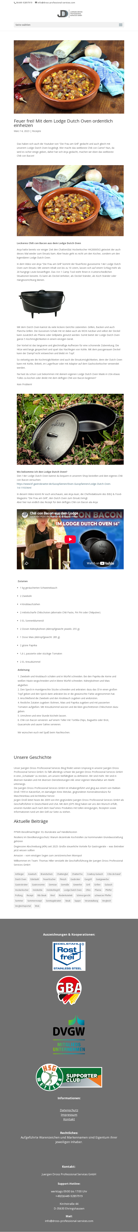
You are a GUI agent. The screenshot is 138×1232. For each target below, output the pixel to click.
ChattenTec (77, 874)
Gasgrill (88, 879)
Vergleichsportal (23, 906)
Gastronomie (38, 884)
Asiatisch (32, 874)
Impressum (69, 1115)
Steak (67, 900)
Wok (37, 906)
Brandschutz (47, 874)
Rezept (30, 895)
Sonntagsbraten (53, 900)
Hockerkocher (22, 890)
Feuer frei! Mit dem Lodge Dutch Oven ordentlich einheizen (63, 123)
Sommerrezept (34, 900)
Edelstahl (34, 879)
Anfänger (19, 874)
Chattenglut (62, 874)
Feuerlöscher (49, 879)
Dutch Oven (20, 879)
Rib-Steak (42, 895)
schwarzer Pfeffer (103, 895)
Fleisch (63, 879)
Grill (88, 884)
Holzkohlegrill (53, 890)
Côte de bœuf (113, 874)
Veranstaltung (91, 900)
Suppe (78, 900)
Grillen (97, 884)
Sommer (19, 900)
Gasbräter (75, 879)
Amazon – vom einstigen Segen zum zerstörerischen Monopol (48, 855)
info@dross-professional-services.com (69, 1221)
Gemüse (53, 884)
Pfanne (98, 890)
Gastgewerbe (102, 879)
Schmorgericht (83, 895)
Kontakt (69, 1119)
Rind (52, 895)
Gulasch (108, 884)
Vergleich (106, 900)
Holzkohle (37, 890)
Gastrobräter (21, 884)
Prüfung (19, 895)
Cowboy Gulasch (95, 874)
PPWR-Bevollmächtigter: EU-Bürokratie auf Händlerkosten (45, 832)
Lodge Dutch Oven (73, 890)
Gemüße (65, 884)
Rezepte (36, 131)
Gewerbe (77, 884)
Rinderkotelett (65, 895)
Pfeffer (109, 890)
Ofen (88, 890)
